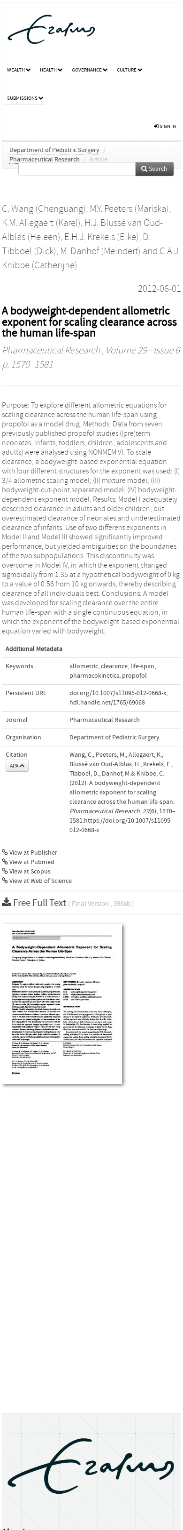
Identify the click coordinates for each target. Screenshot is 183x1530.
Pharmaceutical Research (44, 159)
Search (157, 169)
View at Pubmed (31, 862)
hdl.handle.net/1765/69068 (107, 702)
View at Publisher (32, 853)
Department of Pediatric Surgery (54, 150)
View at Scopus (29, 871)
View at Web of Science (40, 881)
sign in (167, 126)
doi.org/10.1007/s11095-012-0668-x (117, 693)
